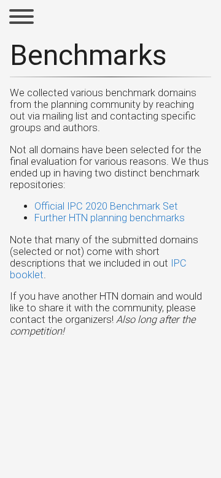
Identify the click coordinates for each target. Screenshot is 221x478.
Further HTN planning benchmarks (109, 218)
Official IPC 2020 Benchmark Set (106, 206)
